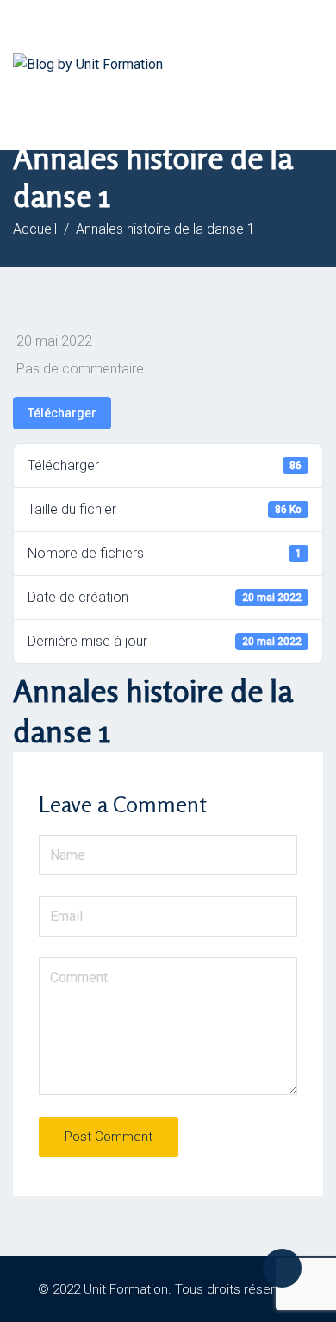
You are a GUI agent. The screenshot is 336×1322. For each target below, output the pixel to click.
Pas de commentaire (80, 368)
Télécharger (62, 413)
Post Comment (108, 1136)
